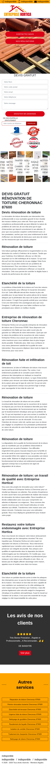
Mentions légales (36, 763)
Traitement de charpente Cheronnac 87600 (25, 734)
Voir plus (25, 653)
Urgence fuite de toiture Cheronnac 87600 (25, 714)
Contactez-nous (25, 34)
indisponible (10, 1)
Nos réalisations (25, 41)
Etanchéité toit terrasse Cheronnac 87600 (25, 709)
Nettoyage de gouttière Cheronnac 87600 (25, 719)
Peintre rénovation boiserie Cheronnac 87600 (25, 704)
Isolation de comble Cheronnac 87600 (25, 729)
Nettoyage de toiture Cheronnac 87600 (25, 739)
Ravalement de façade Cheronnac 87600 (25, 724)
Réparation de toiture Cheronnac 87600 (25, 699)
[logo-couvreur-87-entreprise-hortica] (17, 11)
